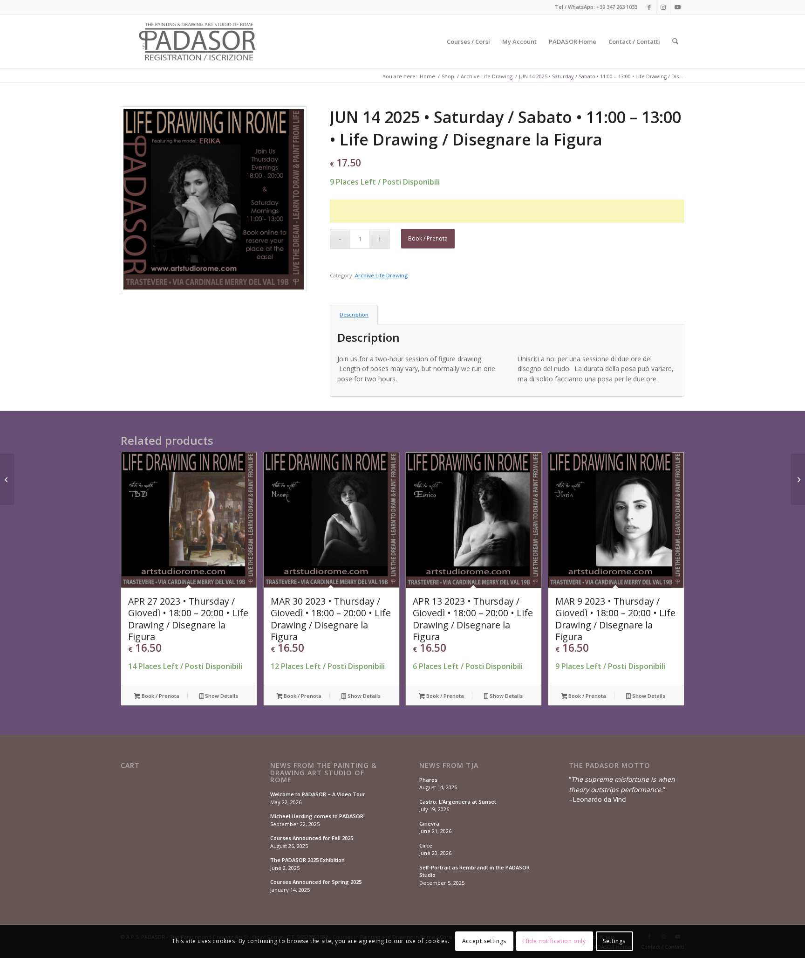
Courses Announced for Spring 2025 (316, 881)
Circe (425, 845)
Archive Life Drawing (381, 275)
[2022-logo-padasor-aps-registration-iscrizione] (198, 41)
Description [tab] (354, 314)
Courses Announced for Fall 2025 (311, 837)
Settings (614, 941)
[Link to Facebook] (649, 7)
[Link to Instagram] (663, 7)
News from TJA (448, 765)
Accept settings (484, 941)
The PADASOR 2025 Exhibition (307, 859)
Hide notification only (554, 941)
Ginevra (429, 823)
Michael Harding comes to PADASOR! (317, 816)
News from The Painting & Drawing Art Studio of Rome (323, 773)
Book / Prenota (428, 238)
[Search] (675, 41)
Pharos (428, 779)
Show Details (221, 695)
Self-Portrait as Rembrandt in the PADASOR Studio (474, 871)
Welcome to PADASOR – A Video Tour (317, 794)
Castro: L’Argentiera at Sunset (457, 801)
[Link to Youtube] (677, 7)
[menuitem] (468, 41)
